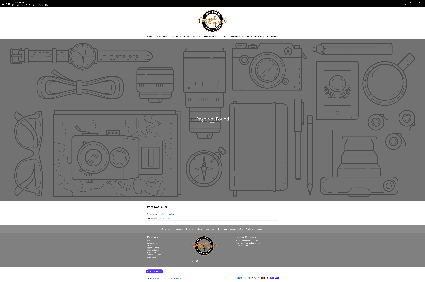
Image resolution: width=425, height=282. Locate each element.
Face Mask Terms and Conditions (248, 243)
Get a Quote (272, 36)
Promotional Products (231, 36)
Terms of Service (242, 245)
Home (149, 36)
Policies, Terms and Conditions (247, 241)
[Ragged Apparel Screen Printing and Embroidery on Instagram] (9, 4)
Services (175, 36)
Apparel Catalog (191, 36)
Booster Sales (161, 36)
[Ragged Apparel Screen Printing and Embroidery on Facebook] (6, 4)
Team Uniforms (210, 36)
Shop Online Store (254, 36)
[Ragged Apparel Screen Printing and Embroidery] (212, 21)
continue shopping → (168, 214)
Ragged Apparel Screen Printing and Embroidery (166, 278)
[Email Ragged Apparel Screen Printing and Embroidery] (3, 4)
